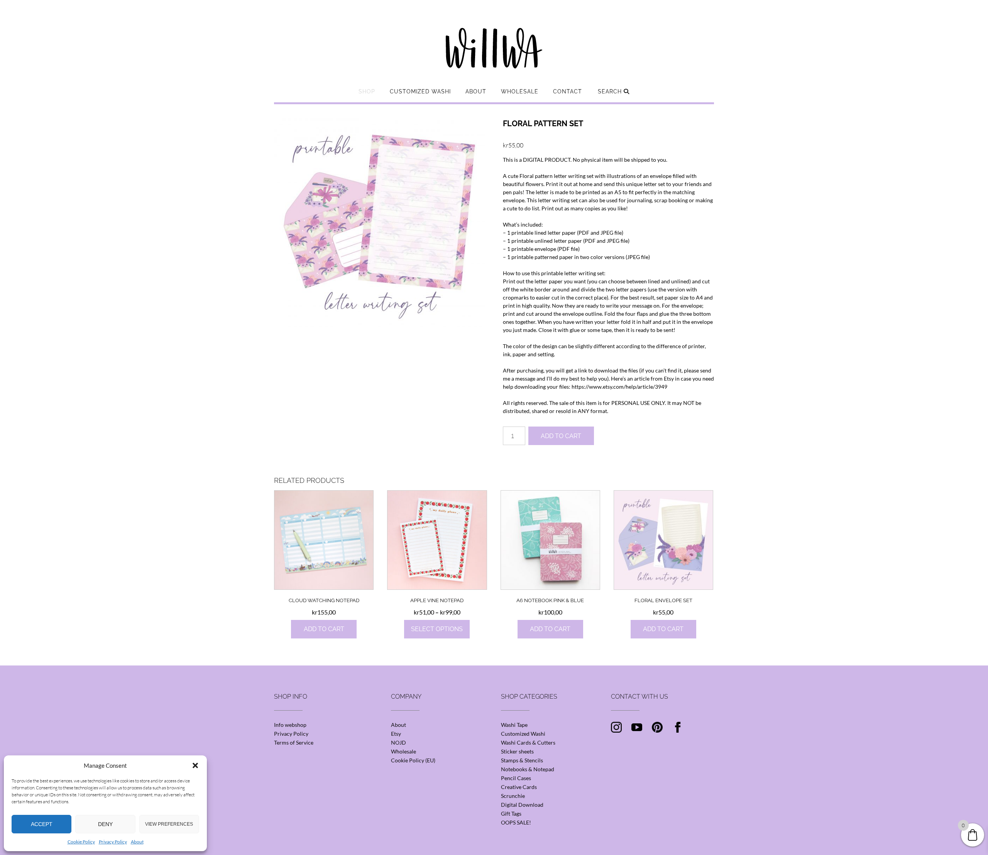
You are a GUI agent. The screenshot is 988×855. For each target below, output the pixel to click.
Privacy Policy (113, 842)
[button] (195, 765)
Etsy (396, 733)
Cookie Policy (81, 842)
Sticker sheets (517, 751)
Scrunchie (513, 795)
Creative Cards (519, 787)
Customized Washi (420, 91)
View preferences (169, 824)
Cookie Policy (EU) (413, 760)
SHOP (367, 91)
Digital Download (522, 804)
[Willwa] (494, 36)
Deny (105, 824)
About (137, 842)
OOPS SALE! (516, 822)
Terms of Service (293, 742)
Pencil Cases (516, 778)
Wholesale (519, 91)
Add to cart (561, 436)
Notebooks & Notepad (527, 769)
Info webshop (290, 724)
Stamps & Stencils (522, 760)
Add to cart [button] (324, 629)
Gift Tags (511, 813)
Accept (41, 824)
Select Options (437, 629)
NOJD (398, 742)
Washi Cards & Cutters (528, 742)
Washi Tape (514, 724)
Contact (567, 91)
